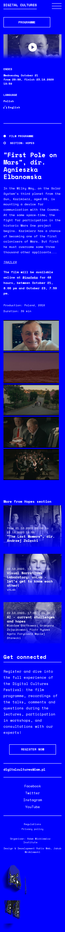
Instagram (32, 800)
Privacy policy (33, 829)
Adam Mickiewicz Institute (37, 840)
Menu (57, 6)
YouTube (32, 806)
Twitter (32, 793)
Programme (27, 22)
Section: (17, 143)
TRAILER (10, 262)
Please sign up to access (32, 47)
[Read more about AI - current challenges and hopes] (32, 622)
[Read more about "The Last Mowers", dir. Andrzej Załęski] (32, 526)
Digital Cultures (20, 5)
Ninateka (30, 277)
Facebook (32, 786)
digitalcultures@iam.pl (24, 769)
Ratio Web (43, 848)
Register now (32, 749)
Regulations (32, 824)
